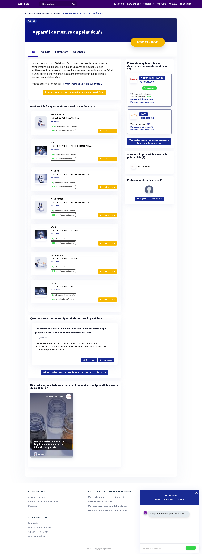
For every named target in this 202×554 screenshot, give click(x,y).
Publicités (33, 523)
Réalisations (134, 4)
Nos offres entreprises (39, 527)
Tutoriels (148, 4)
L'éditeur (32, 506)
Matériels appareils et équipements (106, 497)
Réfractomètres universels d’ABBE (82, 83)
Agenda (173, 4)
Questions (119, 4)
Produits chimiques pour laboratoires (107, 510)
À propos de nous (37, 497)
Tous (33, 51)
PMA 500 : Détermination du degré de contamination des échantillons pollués (49, 444)
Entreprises (61, 52)
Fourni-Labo (22, 3)
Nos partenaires (36, 536)
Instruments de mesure (100, 501)
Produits (161, 4)
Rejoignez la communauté (149, 199)
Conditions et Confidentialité (43, 501)
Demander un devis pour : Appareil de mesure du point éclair (74, 92)
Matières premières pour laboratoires (107, 506)
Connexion (186, 4)
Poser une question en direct (143, 102)
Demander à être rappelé (141, 99)
